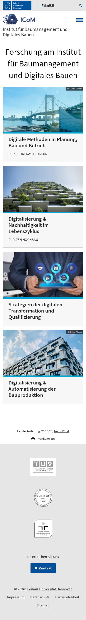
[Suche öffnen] (81, 5)
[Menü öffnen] (79, 21)
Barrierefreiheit (67, 597)
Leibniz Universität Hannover (49, 589)
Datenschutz (40, 597)
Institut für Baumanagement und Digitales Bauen (35, 31)
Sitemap (43, 605)
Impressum (16, 597)
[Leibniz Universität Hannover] (17, 5)
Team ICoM (61, 431)
